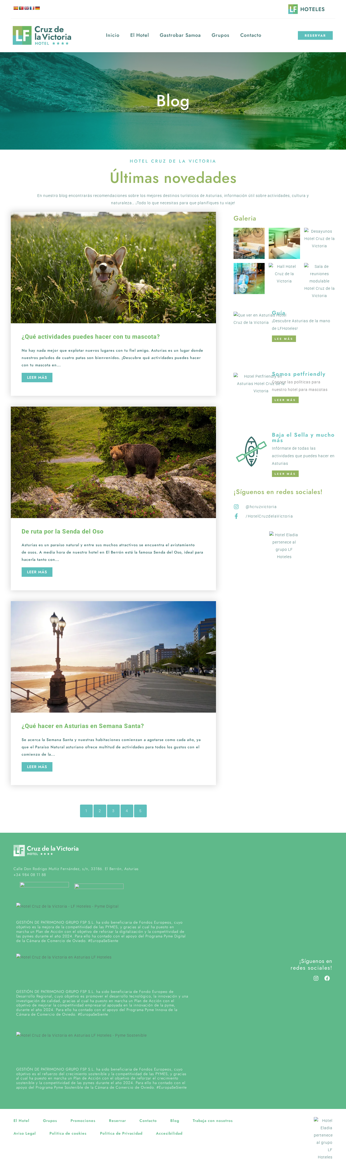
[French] (31, 8)
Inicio (112, 35)
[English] (26, 8)
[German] (37, 8)
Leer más (37, 377)
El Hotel (139, 35)
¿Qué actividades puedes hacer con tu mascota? (91, 336)
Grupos (220, 35)
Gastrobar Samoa (180, 35)
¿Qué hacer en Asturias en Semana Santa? (83, 726)
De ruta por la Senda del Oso (63, 531)
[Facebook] (327, 978)
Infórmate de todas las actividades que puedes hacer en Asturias (303, 456)
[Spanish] (15, 8)
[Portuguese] (21, 8)
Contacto (250, 35)
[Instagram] (316, 978)
